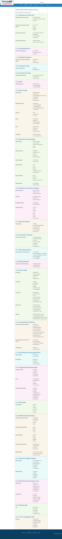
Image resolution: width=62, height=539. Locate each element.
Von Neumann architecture (21, 32)
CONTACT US (47, 4)
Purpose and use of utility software (22, 263)
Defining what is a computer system (22, 17)
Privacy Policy (28, 532)
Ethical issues (18, 272)
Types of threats (18, 223)
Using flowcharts (19, 347)
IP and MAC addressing (20, 202)
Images (17, 118)
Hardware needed (19, 164)
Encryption (18, 196)
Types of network (19, 141)
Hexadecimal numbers (20, 103)
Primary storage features (20, 68)
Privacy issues (18, 292)
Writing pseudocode (19, 339)
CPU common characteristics (21, 50)
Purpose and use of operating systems (23, 251)
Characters (18, 112)
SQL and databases (19, 434)
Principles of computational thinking (22, 324)
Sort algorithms (18, 359)
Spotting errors (18, 483)
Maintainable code (19, 471)
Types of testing (18, 494)
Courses (26, 4)
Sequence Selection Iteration (21, 388)
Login (42, 2)
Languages (17, 519)
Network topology (19, 183)
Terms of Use (35, 532)
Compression (18, 134)
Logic (16, 507)
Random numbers (19, 451)
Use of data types (19, 404)
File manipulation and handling (21, 427)
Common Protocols (19, 207)
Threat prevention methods (21, 237)
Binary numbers (18, 92)
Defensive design (19, 460)
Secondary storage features (21, 75)
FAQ (39, 532)
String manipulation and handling (22, 417)
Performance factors (19, 150)
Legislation (17, 314)
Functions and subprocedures (21, 444)
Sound (17, 126)
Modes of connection (19, 190)
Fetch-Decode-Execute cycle (21, 40)
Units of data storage (19, 83)
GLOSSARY (36, 4)
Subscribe (41, 4)
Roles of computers (19, 160)
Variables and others (19, 369)
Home (21, 4)
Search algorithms (19, 354)
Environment (18, 281)
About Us (23, 532)
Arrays (17, 378)
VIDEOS (31, 4)
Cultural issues (18, 304)
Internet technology (19, 175)
